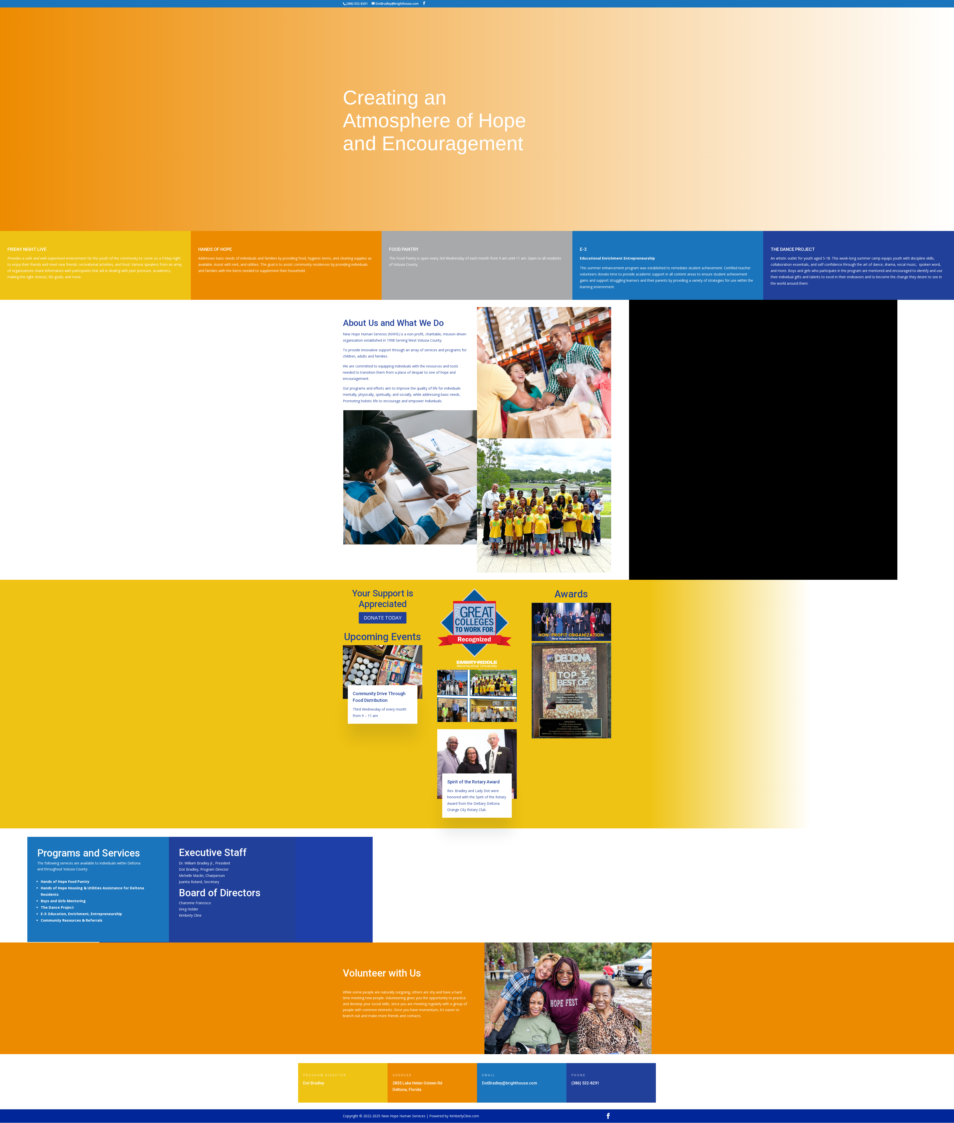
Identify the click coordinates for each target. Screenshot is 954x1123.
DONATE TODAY (382, 617)
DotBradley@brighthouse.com (509, 1083)
